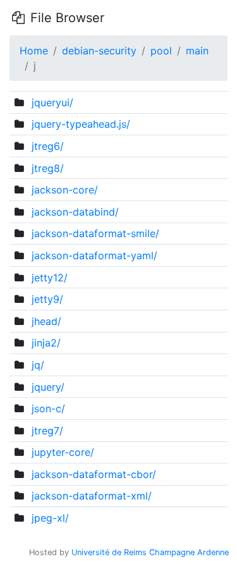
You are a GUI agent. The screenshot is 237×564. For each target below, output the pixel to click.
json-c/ (48, 408)
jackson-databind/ (75, 211)
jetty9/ (47, 299)
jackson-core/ (65, 189)
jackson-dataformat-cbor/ (94, 474)
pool (161, 50)
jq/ (38, 365)
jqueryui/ (52, 102)
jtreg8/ (48, 168)
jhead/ (46, 321)
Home (34, 50)
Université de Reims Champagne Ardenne (150, 552)
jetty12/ (50, 277)
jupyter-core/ (63, 452)
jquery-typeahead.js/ (81, 124)
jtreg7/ (47, 430)
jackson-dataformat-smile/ (95, 233)
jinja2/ (46, 342)
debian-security (99, 50)
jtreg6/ (48, 146)
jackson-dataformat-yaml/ (94, 255)
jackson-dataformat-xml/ (92, 495)
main (197, 50)
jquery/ (48, 387)
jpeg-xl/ (50, 518)
